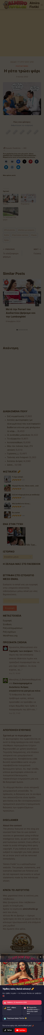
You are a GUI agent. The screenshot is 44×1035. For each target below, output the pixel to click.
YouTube (22, 1030)
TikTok (9, 1030)
